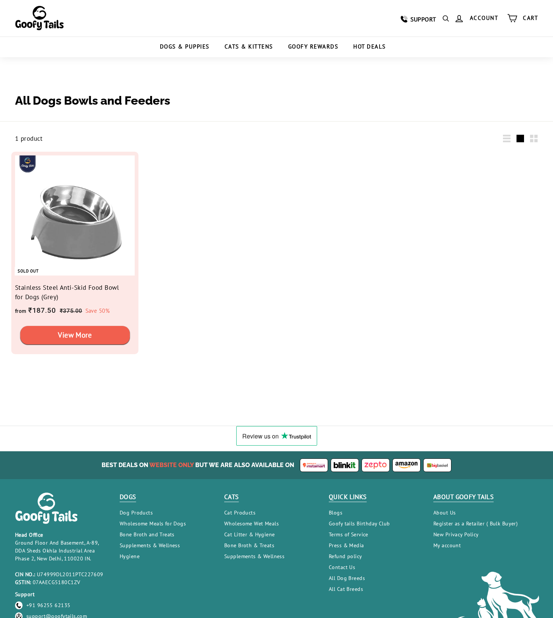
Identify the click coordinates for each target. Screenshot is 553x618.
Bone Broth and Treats (147, 534)
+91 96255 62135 (48, 605)
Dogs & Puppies (185, 46)
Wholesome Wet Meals (251, 523)
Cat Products (239, 512)
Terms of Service (348, 534)
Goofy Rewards (313, 46)
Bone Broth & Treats (249, 545)
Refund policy (345, 556)
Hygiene (130, 556)
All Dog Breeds (347, 578)
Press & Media (346, 545)
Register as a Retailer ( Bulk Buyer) (475, 523)
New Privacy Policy (456, 534)
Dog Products (136, 512)
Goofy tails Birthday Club (359, 523)
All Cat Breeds (346, 589)
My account (447, 545)
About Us (444, 512)
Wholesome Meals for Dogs (153, 523)
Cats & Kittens (249, 46)
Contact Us (342, 567)
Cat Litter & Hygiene (249, 534)
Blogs (335, 512)
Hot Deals (369, 46)
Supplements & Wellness (150, 545)
